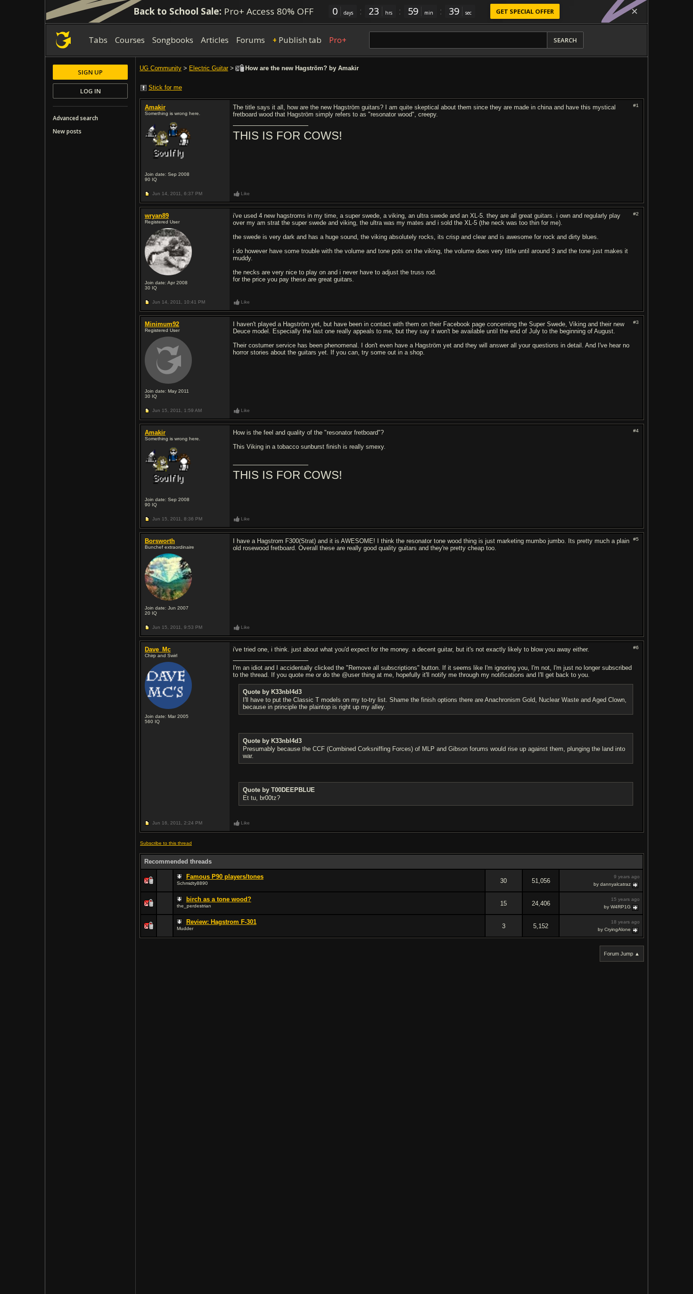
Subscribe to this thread (166, 843)
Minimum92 (162, 324)
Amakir (155, 107)
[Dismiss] (634, 11)
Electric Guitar (208, 68)
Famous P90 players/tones (225, 876)
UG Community (161, 68)
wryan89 (157, 215)
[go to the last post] (636, 884)
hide (477, 887)
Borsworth (160, 540)
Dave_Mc (158, 649)
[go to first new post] (180, 877)
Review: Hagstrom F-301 (221, 921)
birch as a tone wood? (218, 899)
